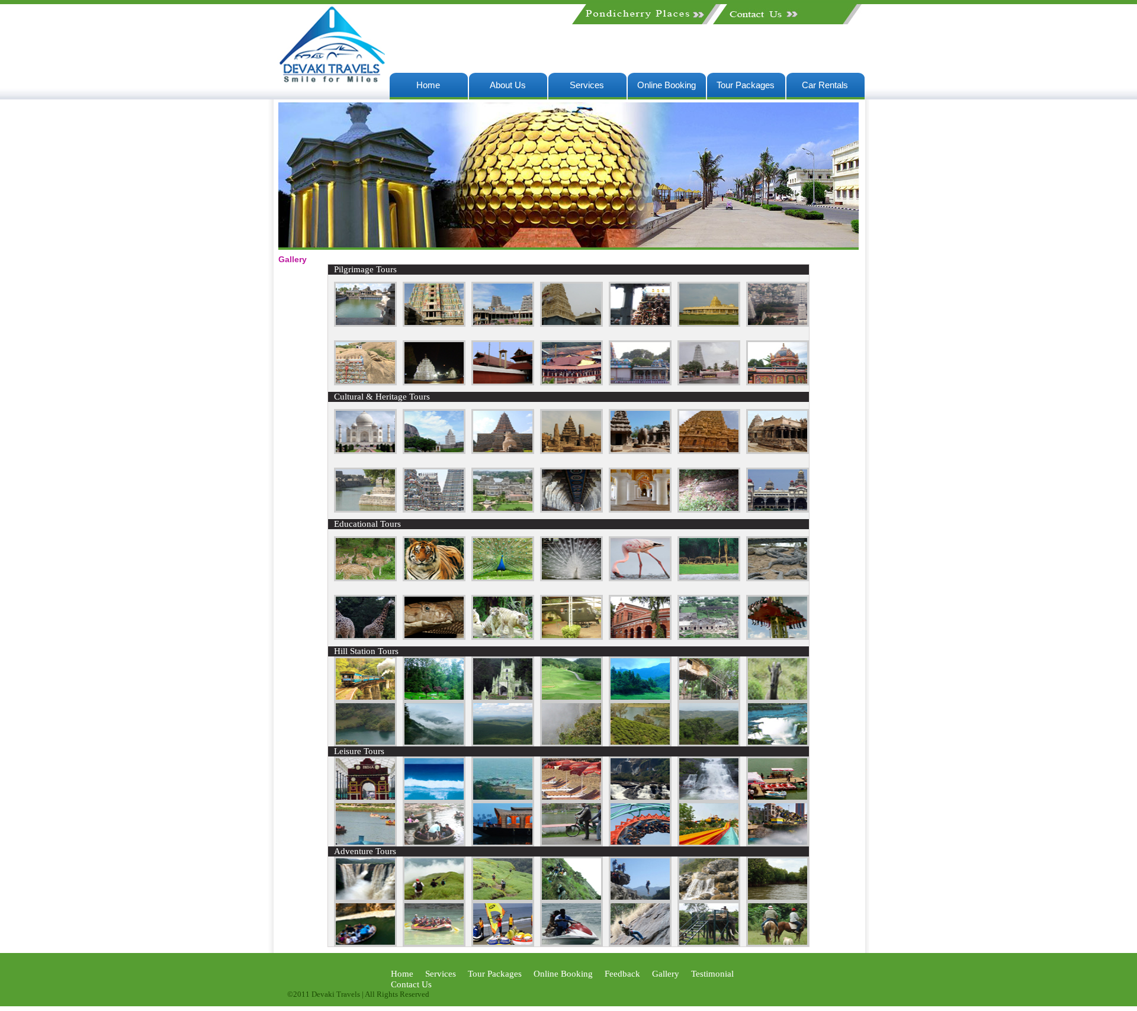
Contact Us (411, 984)
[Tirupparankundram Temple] (365, 382)
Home (428, 85)
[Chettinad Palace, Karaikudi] (502, 509)
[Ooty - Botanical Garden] (434, 698)
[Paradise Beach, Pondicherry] (434, 798)
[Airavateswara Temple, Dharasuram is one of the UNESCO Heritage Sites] (777, 451)
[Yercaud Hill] (708, 743)
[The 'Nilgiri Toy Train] (365, 698)
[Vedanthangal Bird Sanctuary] (640, 578)
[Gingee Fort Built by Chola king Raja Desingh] (434, 451)
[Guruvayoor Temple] (502, 382)
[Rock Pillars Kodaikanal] (571, 743)
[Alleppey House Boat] (502, 843)
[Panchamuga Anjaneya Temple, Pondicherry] (571, 323)
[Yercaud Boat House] (365, 843)
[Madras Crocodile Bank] (777, 578)
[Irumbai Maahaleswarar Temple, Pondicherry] (777, 382)
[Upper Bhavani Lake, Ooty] (365, 743)
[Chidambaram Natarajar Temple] (365, 323)
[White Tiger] (502, 637)
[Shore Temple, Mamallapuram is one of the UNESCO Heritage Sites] (571, 451)
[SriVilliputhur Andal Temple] (434, 323)
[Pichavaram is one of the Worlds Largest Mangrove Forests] (777, 898)
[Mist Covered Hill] (434, 743)
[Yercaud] (777, 743)
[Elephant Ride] (708, 943)
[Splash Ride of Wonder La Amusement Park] (777, 843)
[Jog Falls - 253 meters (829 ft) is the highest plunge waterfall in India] (365, 898)
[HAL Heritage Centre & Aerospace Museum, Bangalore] (571, 637)
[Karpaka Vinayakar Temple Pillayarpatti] (640, 382)
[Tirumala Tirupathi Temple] (434, 382)
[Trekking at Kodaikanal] (571, 898)
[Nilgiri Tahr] (777, 698)
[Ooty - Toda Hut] (502, 698)
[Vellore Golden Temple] (708, 323)
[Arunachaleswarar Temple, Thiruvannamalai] (777, 323)
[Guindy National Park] (365, 578)
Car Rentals (825, 85)
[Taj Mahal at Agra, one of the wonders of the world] (365, 451)
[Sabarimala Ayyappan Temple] (571, 382)
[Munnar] (708, 578)
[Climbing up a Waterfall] (708, 898)
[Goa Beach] (502, 798)
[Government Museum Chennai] (640, 637)
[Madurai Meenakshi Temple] (502, 323)
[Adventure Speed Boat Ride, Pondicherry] (571, 943)
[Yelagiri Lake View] (640, 743)
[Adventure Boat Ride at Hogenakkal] (365, 943)
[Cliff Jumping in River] (640, 898)
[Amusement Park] (777, 637)
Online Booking (666, 85)
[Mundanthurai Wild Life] (434, 578)
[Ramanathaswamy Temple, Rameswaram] (571, 509)
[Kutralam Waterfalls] (708, 798)
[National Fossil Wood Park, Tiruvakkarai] (708, 509)
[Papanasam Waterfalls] (640, 798)
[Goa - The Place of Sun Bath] (571, 798)
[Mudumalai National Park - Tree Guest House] (708, 698)
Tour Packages (746, 85)
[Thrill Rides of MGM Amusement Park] (640, 843)
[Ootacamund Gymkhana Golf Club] (571, 698)
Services (587, 85)
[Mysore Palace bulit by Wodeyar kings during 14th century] (777, 509)
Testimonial (712, 973)
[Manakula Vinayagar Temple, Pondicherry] (640, 323)
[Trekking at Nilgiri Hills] (434, 898)
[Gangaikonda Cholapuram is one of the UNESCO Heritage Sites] (502, 451)
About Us (508, 85)
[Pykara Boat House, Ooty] (777, 798)
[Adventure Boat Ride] (434, 943)
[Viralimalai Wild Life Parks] (502, 578)
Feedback (622, 973)
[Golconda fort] (708, 637)
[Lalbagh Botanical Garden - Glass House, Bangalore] (365, 798)
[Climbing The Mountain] (640, 943)
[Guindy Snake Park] (434, 637)
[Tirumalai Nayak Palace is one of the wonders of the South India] (640, 509)
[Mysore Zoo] (365, 637)
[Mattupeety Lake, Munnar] (640, 698)
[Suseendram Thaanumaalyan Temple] (708, 382)
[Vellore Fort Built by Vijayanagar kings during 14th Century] (365, 509)
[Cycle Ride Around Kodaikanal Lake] (571, 843)
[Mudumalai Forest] (502, 743)
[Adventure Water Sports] (502, 943)
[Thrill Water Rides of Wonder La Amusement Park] (708, 843)
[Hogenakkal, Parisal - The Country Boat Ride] (434, 843)
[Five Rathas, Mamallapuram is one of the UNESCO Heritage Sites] (640, 451)
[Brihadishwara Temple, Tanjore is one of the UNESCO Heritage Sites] (708, 451)
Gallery (665, 973)
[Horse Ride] (777, 943)
